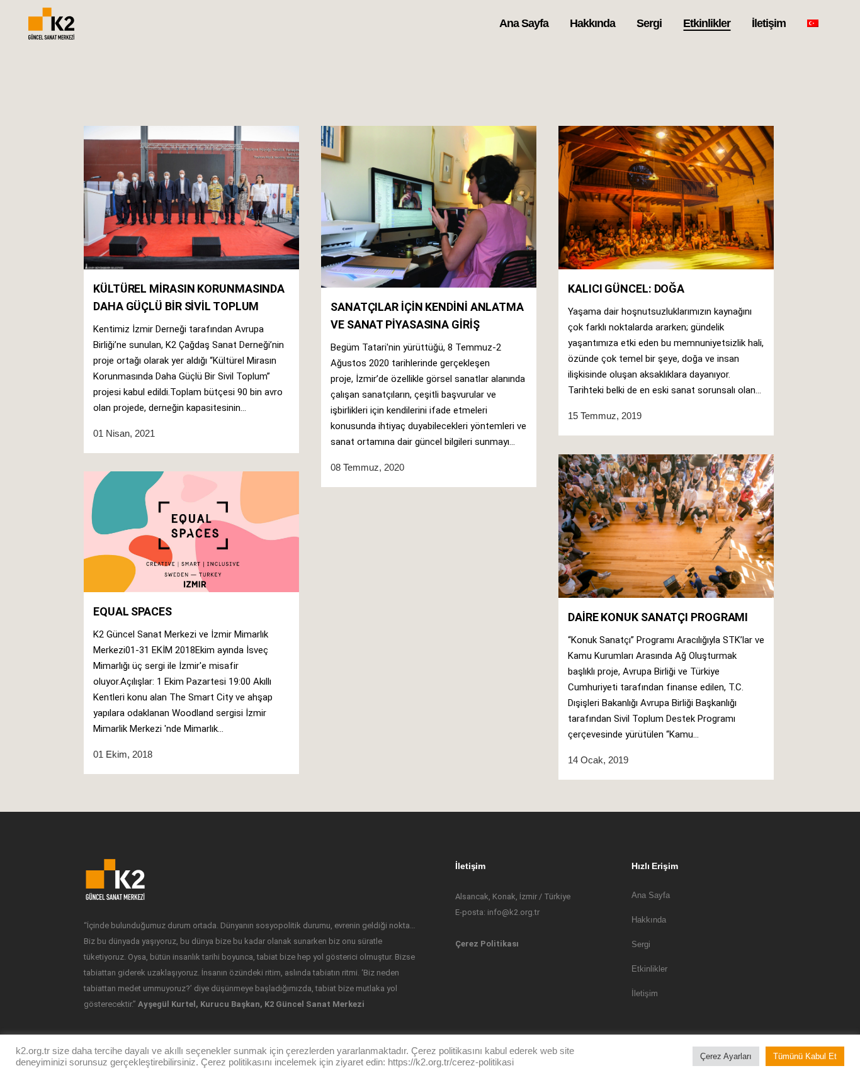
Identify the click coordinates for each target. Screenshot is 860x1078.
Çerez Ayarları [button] (726, 1056)
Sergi (640, 944)
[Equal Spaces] (191, 531)
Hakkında (648, 919)
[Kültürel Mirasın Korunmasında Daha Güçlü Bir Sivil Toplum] (191, 197)
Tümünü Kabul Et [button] (805, 1056)
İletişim (644, 993)
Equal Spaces (132, 611)
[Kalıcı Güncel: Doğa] (666, 197)
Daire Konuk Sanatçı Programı (658, 617)
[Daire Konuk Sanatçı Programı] (666, 526)
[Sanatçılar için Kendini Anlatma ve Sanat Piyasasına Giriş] (428, 207)
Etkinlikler (649, 969)
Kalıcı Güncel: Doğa (626, 288)
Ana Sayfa (650, 895)
